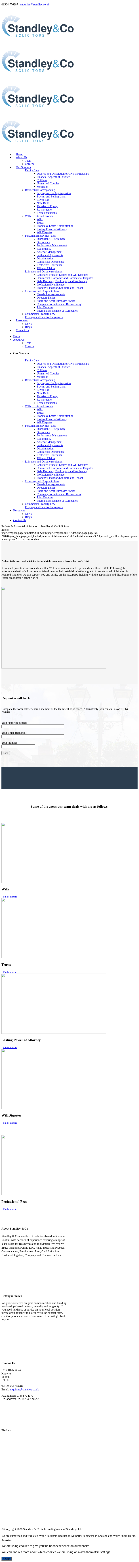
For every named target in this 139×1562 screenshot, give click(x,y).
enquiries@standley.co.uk (34, 4)
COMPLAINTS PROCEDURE (23, 1515)
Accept (6, 1558)
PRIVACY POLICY (15, 1504)
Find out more (10, 896)
